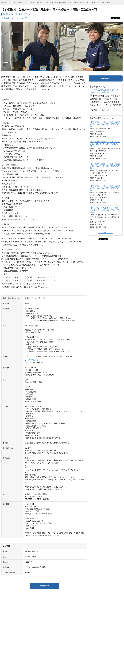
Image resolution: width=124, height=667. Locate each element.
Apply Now (44, 586)
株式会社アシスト (7, 2)
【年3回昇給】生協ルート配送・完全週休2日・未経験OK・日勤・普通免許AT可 (105, 124)
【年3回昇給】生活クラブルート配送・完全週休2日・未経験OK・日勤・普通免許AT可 (105, 210)
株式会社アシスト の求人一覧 (46, 2)
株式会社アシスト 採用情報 (25, 2)
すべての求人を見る (105, 233)
